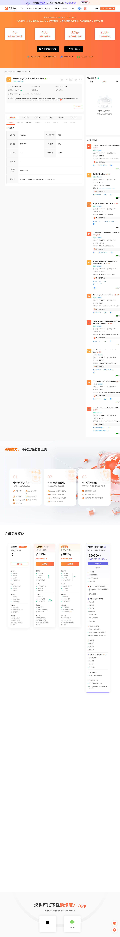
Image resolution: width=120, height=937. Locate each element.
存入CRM (78, 106)
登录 (97, 8)
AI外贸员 (28, 8)
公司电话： (11, 90)
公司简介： (11, 98)
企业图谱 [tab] (25, 117)
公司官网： (59, 90)
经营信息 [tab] (37, 117)
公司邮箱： (35, 90)
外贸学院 (64, 8)
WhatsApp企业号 (38, 8)
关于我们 (71, 8)
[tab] (10, 122)
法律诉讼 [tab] (61, 117)
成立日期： (11, 86)
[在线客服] (114, 923)
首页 (22, 8)
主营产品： (96, 188)
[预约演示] (114, 930)
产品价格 (56, 8)
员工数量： (35, 86)
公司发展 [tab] (73, 117)
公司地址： (11, 94)
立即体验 (84, 2)
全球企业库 (12, 71)
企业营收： (59, 86)
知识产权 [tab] (49, 117)
